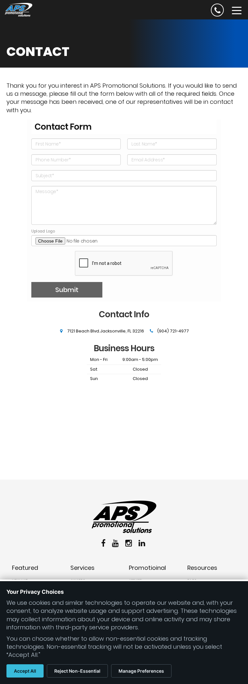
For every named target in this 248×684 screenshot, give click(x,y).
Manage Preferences (141, 671)
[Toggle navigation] (237, 10)
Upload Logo (43, 231)
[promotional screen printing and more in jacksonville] (124, 517)
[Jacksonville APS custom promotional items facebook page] (104, 542)
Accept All (25, 671)
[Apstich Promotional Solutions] (16, 9)
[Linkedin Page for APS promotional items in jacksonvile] (143, 542)
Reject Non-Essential (77, 671)
